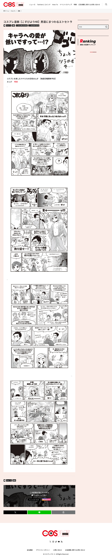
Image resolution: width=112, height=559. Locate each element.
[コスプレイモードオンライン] (56, 535)
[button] (15, 512)
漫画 (13, 25)
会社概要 (30, 550)
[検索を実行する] (106, 27)
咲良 (16, 81)
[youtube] (59, 542)
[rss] (62, 542)
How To (8, 25)
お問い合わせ (57, 550)
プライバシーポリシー (43, 550)
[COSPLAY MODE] (14, 4)
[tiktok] (56, 542)
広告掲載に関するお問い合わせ (75, 550)
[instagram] (53, 542)
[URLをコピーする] (63, 512)
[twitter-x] (50, 542)
